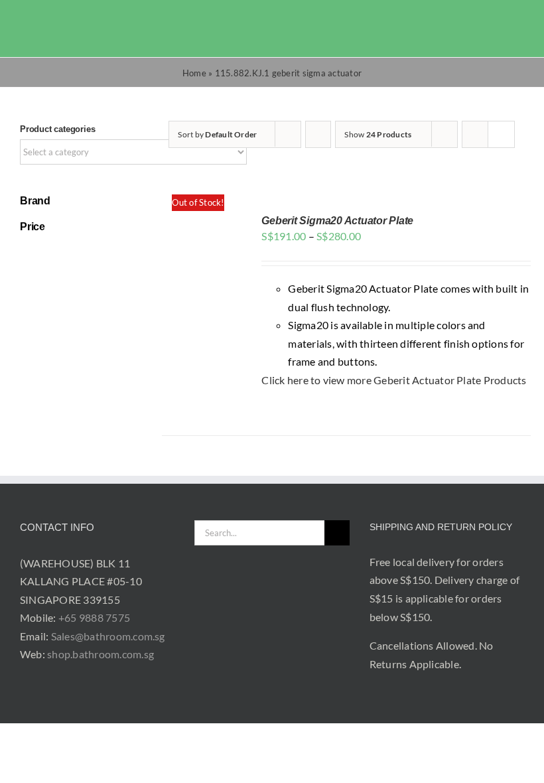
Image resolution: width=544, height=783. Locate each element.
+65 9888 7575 (94, 617)
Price (32, 226)
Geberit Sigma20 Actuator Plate (337, 220)
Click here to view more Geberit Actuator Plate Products (393, 380)
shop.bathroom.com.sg (100, 654)
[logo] (54, 19)
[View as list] (501, 134)
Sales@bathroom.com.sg (108, 636)
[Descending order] (318, 134)
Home (194, 73)
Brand (35, 200)
